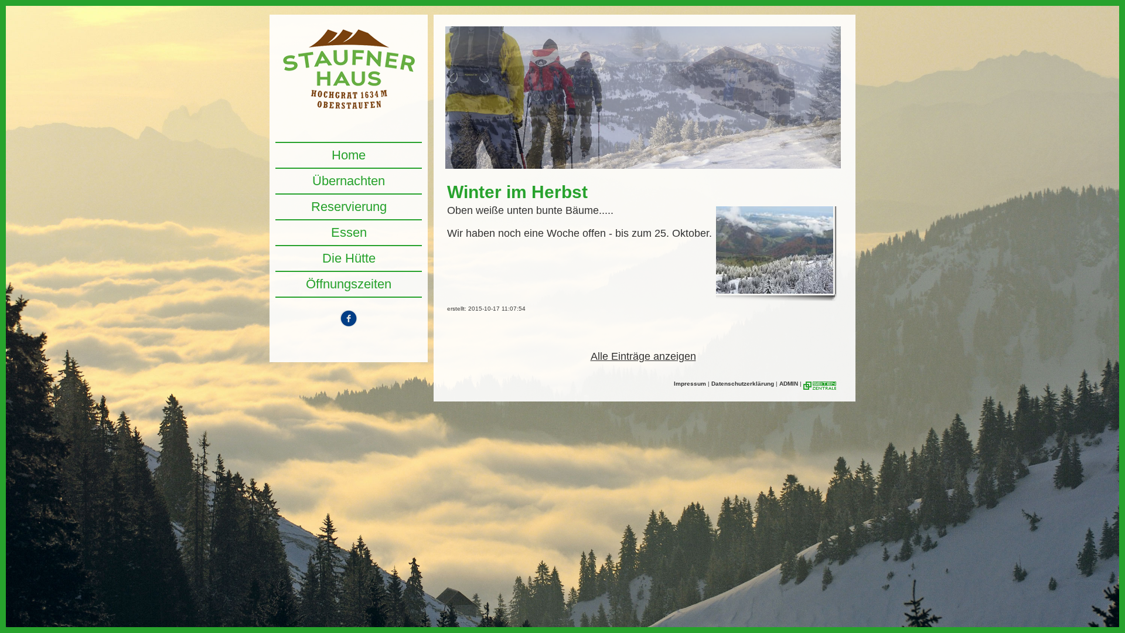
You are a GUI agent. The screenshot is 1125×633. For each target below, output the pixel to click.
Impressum (690, 383)
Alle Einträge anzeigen (643, 356)
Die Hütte (349, 258)
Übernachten (348, 180)
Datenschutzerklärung (742, 383)
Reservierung (349, 206)
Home (349, 155)
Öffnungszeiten (348, 284)
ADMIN (788, 383)
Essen (349, 232)
